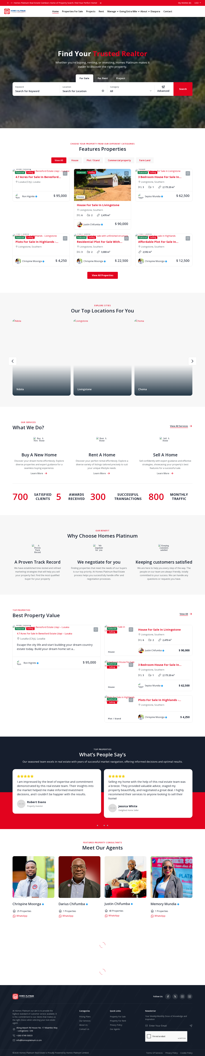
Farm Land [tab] (144, 160)
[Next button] (8, 3)
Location (67, 87)
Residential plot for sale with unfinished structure (98, 242)
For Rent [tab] (103, 78)
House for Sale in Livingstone (98, 205)
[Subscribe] (189, 1025)
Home (55, 11)
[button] (12, 361)
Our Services (85, 1020)
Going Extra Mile (128, 11)
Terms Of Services (154, 1053)
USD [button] (197, 3)
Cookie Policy (186, 1053)
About (143, 11)
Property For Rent (118, 1020)
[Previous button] (11, 3)
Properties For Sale (72, 11)
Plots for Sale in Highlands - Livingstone (35, 242)
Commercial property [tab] (119, 160)
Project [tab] (120, 78)
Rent (101, 11)
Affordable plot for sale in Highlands (157, 242)
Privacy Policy (116, 1025)
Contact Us (84, 1029)
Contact (167, 11)
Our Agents (115, 1029)
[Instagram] (189, 996)
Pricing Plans (85, 1016)
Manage (111, 11)
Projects (90, 11)
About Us (83, 1025)
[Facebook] (168, 996)
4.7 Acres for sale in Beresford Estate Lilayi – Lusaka (37, 177)
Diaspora (155, 11)
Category (114, 87)
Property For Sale (118, 1016)
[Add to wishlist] (65, 173)
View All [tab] (59, 160)
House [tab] (74, 160)
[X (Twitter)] (175, 996)
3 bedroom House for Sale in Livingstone (158, 177)
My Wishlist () (184, 3)
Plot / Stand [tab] (93, 160)
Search (183, 89)
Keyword (19, 87)
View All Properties (102, 275)
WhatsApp (21, 915)
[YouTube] (182, 996)
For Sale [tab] (84, 78)
